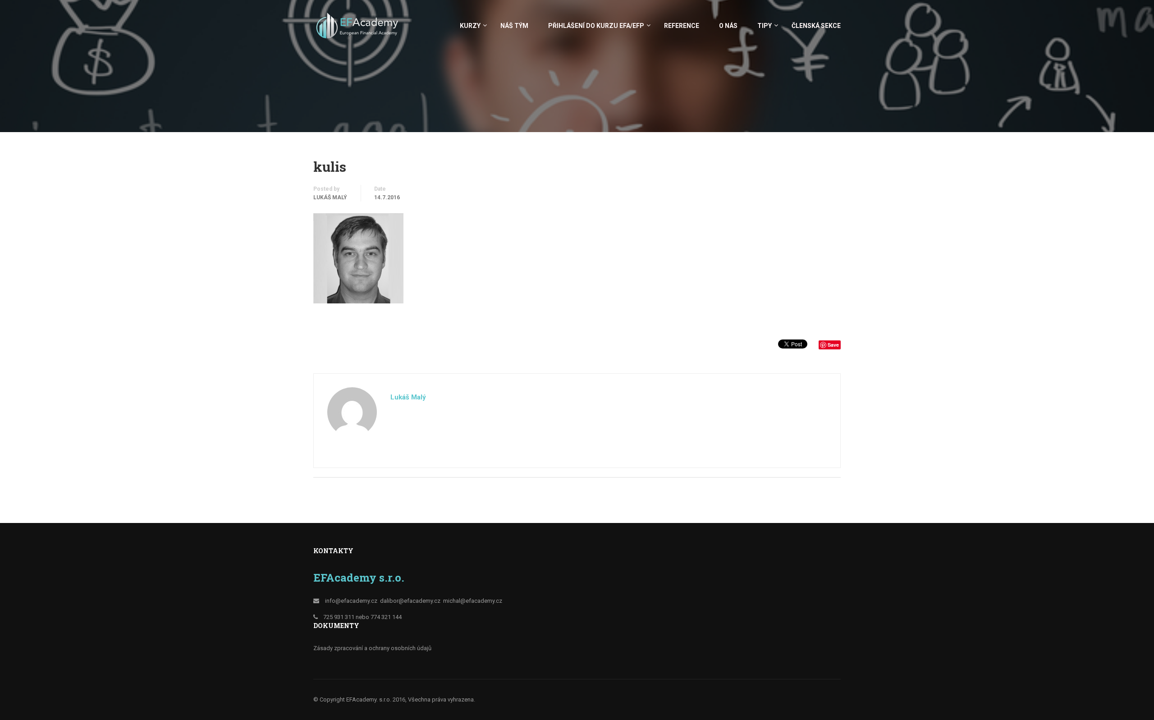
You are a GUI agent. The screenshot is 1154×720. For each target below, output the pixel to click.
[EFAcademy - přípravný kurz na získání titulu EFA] (358, 30)
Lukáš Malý (330, 197)
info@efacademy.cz (351, 600)
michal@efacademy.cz (472, 600)
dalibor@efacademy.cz (410, 600)
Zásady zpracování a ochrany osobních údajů (372, 648)
